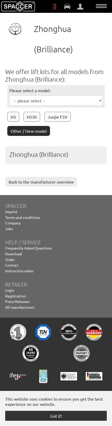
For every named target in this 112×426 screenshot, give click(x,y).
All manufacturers (19, 307)
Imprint (11, 211)
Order (10, 259)
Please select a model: (30, 90)
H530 (32, 116)
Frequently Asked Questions (28, 248)
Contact (11, 265)
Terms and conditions (22, 217)
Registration (15, 296)
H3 (13, 116)
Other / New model (29, 131)
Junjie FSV (57, 116)
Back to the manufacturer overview (41, 181)
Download (13, 253)
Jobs (9, 228)
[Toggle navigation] (101, 6)
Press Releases (17, 301)
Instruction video (19, 270)
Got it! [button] (56, 415)
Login (9, 290)
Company (13, 222)
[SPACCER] (18, 6)
